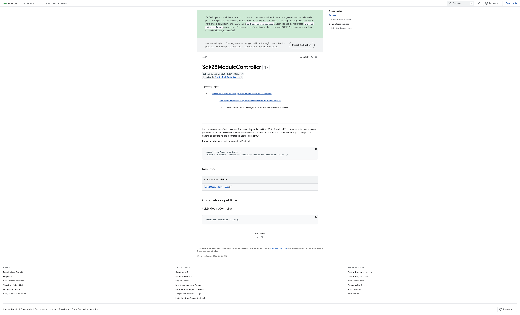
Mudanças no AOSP (225, 30)
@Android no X (182, 272)
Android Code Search (56, 3)
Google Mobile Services (358, 285)
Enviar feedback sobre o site (85, 309)
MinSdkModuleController (228, 77)
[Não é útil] (316, 57)
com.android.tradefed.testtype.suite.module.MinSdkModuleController (250, 100)
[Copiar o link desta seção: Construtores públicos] (240, 200)
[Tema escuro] (316, 149)
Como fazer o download (13, 281)
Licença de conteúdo (278, 248)
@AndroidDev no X (184, 276)
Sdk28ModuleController (217, 187)
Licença (53, 309)
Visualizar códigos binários (14, 285)
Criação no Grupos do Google (188, 294)
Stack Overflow (354, 289)
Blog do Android (182, 281)
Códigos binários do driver (14, 294)
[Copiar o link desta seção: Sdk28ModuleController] (235, 208)
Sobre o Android (10, 309)
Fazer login (511, 3)
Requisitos (7, 276)
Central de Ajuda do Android (360, 272)
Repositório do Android (13, 272)
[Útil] (312, 57)
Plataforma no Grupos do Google (190, 289)
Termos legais (41, 309)
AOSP (204, 57)
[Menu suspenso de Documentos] (39, 3)
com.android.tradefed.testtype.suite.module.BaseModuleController (242, 93)
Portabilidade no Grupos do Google (191, 298)
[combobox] (460, 3)
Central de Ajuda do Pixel (358, 276)
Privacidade (64, 309)
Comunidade (26, 309)
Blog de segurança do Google (188, 285)
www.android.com (356, 281)
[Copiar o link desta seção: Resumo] (217, 169)
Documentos (29, 3)
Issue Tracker (353, 294)
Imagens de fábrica (11, 289)
